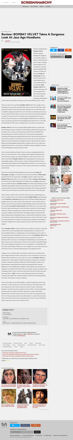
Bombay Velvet (18, 343)
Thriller (31, 343)
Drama (21, 346)
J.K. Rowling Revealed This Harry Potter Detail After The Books (66, 170)
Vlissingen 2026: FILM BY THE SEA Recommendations (64, 99)
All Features (26, 6)
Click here (30, 334)
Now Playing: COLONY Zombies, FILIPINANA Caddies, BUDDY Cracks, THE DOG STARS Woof (64, 109)
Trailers (41, 6)
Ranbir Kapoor (21, 345)
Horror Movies (34, 6)
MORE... (52, 227)
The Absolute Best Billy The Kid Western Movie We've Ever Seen (39, 406)
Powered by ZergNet (43, 409)
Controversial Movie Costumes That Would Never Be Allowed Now (55, 188)
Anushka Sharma (32, 345)
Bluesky (15, 425)
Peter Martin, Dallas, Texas (56, 200)
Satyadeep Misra (7, 346)
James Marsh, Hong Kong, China (58, 213)
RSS (36, 425)
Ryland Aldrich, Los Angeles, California (59, 220)
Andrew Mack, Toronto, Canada (58, 203)
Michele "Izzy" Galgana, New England (59, 217)
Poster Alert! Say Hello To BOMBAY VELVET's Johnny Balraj (18, 356)
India (25, 343)
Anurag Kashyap (7, 343)
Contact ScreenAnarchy (28, 435)
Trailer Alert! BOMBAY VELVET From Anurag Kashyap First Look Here (20, 354)
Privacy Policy (38, 435)
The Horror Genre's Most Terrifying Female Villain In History (24, 386)
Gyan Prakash (6, 345)
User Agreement (48, 435)
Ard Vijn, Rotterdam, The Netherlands (59, 206)
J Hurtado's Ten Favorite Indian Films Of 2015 (14, 352)
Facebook (26, 425)
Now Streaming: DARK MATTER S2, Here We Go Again (64, 118)
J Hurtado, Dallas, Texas (56, 210)
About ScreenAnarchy (15, 435)
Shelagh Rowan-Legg (55, 224)
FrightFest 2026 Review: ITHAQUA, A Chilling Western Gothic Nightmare (63, 91)
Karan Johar (42, 345)
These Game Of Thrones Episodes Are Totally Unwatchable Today (23, 406)
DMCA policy (21, 335)
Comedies (47, 6)
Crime (16, 346)
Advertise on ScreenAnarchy (60, 435)
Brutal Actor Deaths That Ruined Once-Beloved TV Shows (54, 170)
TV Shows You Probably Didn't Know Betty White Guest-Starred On (66, 188)
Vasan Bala (38, 343)
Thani (13, 345)
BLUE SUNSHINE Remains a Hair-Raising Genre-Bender (64, 126)
